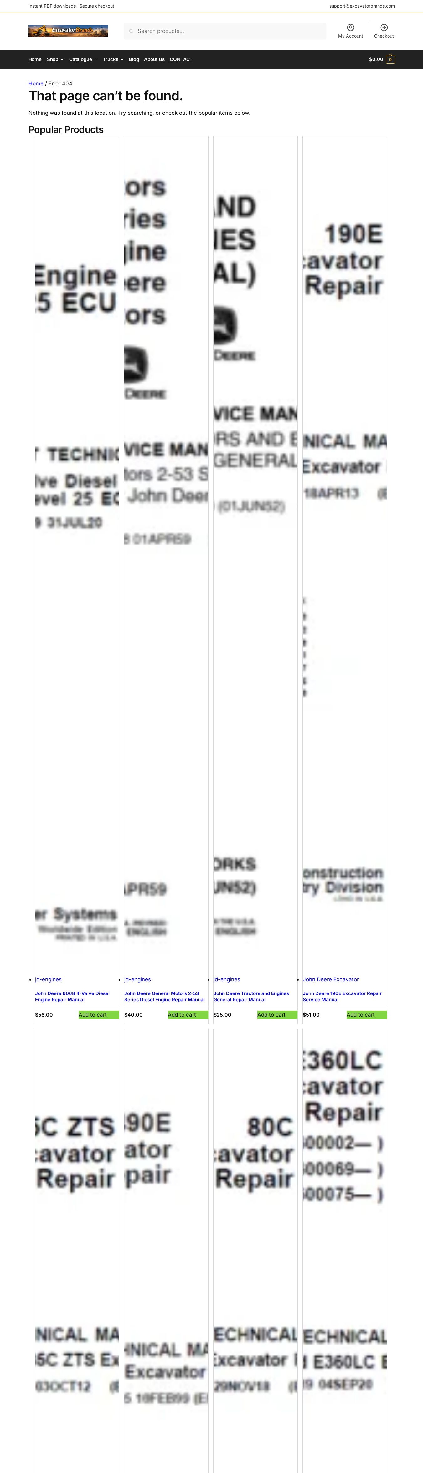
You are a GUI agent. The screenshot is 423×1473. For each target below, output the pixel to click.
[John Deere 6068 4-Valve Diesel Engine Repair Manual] (77, 556)
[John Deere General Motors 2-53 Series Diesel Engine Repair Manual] (166, 556)
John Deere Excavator (331, 979)
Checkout (384, 35)
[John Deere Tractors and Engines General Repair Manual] (255, 556)
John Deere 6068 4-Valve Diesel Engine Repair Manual (72, 996)
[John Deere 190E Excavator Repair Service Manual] (345, 556)
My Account (350, 35)
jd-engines (48, 979)
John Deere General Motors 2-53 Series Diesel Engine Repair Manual (164, 996)
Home (36, 83)
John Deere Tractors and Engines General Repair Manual (251, 996)
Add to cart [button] (93, 1015)
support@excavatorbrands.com (362, 5)
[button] (382, 59)
